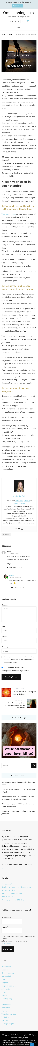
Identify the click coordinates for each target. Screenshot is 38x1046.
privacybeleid (6, 943)
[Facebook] (16, 529)
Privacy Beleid (7, 896)
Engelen (5, 982)
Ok (32, 1044)
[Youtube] (19, 529)
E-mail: (5, 927)
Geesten (5, 970)
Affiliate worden (8, 890)
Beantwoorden (15, 568)
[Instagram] (22, 529)
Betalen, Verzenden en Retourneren (16, 887)
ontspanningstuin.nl (22, 501)
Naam (4, 626)
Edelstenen (6, 1004)
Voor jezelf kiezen (9, 214)
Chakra (4, 979)
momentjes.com (19, 503)
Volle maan (6, 966)
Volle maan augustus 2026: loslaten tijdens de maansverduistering (19, 805)
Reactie (5, 605)
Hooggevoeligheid (22, 56)
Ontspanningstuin (18, 12)
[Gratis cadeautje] (19, 740)
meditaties (6, 1008)
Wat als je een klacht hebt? (13, 900)
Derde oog (6, 995)
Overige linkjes (8, 1023)
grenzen (6, 534)
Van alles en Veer (9, 1014)
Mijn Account (7, 884)
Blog (10, 56)
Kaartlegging (7, 998)
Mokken (5, 1011)
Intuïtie (4, 992)
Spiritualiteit (6, 976)
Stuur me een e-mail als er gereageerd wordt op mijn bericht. (15, 669)
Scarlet (11, 575)
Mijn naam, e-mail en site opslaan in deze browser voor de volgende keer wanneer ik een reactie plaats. (19, 659)
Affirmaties (6, 989)
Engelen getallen (9, 986)
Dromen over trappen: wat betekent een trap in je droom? (19, 812)
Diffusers (5, 1020)
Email (4, 636)
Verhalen (5, 1017)
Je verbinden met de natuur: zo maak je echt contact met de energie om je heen (18, 798)
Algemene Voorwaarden (12, 893)
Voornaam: (6, 918)
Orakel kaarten (8, 973)
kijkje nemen (17, 6)
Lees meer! (6, 868)
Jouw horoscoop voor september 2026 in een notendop (18, 790)
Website (5, 647)
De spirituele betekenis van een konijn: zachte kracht (18, 783)
